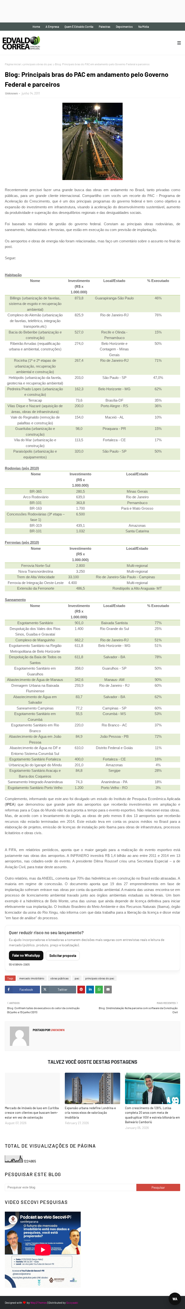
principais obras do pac (37, 64)
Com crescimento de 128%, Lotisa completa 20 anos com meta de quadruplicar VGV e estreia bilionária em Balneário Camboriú (152, 1115)
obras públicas (59, 978)
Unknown (11, 93)
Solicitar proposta (62, 956)
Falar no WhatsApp (26, 955)
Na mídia (143, 26)
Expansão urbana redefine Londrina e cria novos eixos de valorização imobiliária (90, 1112)
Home (36, 26)
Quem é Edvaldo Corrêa (79, 26)
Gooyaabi (72, 1302)
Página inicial (13, 64)
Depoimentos (124, 26)
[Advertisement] (87, 11)
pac (77, 978)
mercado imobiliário (31, 978)
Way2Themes (38, 1302)
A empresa (52, 26)
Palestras (104, 26)
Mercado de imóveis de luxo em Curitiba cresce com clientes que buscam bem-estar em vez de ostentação (32, 1112)
